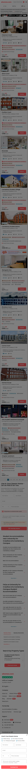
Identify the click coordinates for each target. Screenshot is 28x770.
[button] (8, 756)
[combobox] (5, 756)
